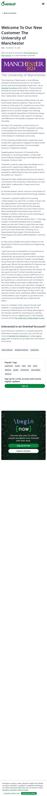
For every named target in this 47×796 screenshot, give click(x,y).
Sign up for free (23, 445)
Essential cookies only (11, 793)
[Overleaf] (8, 3)
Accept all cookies (29, 793)
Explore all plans (23, 451)
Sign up (25, 386)
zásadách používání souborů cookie (15, 790)
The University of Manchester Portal (29, 318)
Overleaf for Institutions (18, 336)
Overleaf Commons (9, 88)
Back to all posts (9, 13)
